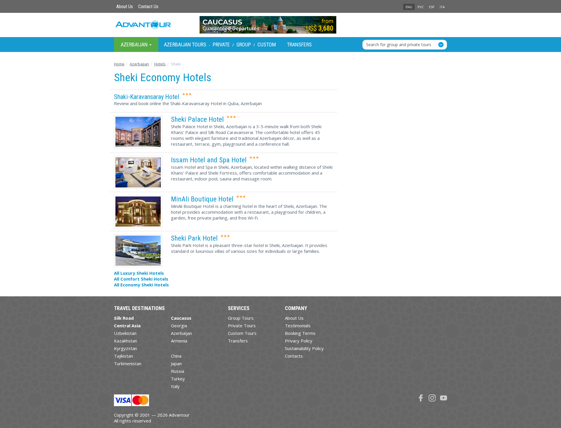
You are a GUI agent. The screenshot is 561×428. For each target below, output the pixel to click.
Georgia (179, 325)
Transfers (299, 44)
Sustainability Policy (304, 348)
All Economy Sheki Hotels (141, 285)
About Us (124, 6)
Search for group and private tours (398, 44)
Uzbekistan (125, 333)
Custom (266, 44)
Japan (176, 363)
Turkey (178, 379)
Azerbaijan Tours (185, 44)
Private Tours (242, 325)
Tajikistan (123, 356)
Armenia (179, 341)
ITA (442, 7)
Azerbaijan (181, 333)
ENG (409, 7)
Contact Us (148, 6)
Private (221, 44)
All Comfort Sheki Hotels (141, 279)
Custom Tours (242, 333)
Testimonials (298, 325)
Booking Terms (300, 333)
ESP (431, 7)
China (176, 356)
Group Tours (241, 318)
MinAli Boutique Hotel (202, 199)
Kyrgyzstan (125, 348)
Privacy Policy (298, 341)
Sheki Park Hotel (194, 238)
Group (243, 44)
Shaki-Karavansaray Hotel (146, 96)
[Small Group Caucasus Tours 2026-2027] (281, 25)
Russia (177, 371)
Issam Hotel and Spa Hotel (209, 160)
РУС (421, 7)
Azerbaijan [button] (135, 44)
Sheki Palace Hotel (197, 119)
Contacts (294, 356)
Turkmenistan (127, 363)
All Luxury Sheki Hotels (139, 273)
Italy (175, 386)
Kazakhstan (125, 341)
